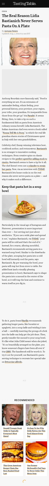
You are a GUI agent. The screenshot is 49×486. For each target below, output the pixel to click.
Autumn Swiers (11, 31)
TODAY (41, 169)
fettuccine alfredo (13, 361)
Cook (4, 11)
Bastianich (42, 148)
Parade (31, 115)
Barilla (25, 320)
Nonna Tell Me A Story (13, 132)
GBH (8, 351)
